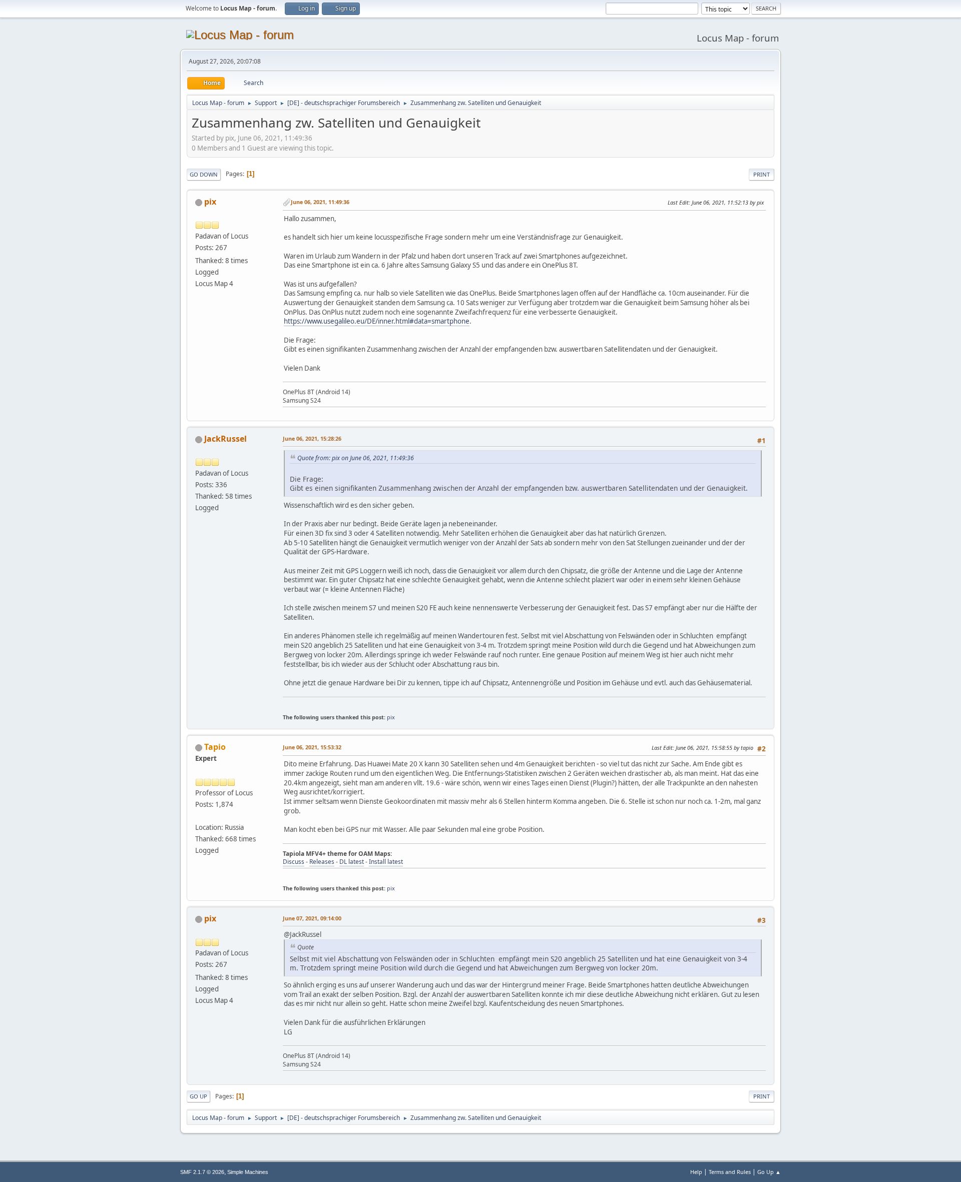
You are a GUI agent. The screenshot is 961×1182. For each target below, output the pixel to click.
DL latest (351, 861)
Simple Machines (247, 1172)
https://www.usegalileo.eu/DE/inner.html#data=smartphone (376, 321)
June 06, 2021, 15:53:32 (312, 747)
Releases (321, 861)
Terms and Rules (730, 1171)
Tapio (215, 746)
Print (761, 174)
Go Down (204, 174)
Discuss (293, 861)
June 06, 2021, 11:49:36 (320, 202)
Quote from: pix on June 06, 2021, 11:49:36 (355, 458)
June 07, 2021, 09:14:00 (312, 918)
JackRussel (225, 438)
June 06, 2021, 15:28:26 (312, 438)
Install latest (386, 861)
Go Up (198, 1096)
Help (696, 1171)
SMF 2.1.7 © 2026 (202, 1172)
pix (210, 201)
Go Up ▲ (769, 1171)
